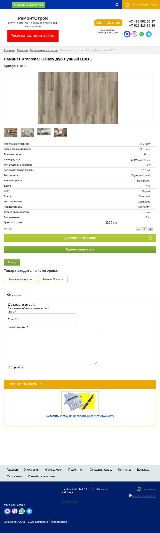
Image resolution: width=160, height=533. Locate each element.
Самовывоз (14, 476)
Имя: (12, 311)
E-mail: (13, 319)
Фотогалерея (53, 469)
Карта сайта (70, 501)
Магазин (22, 50)
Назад (12, 262)
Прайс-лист (76, 469)
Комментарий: (18, 327)
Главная (9, 50)
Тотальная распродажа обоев (33, 35)
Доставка (143, 469)
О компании (31, 469)
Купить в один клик (80, 249)
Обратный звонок (108, 22)
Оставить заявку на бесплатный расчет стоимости (80, 416)
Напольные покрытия (44, 50)
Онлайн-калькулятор (28, 4)
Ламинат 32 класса (52, 279)
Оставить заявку (101, 469)
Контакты (124, 469)
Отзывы (14, 295)
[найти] (117, 4)
